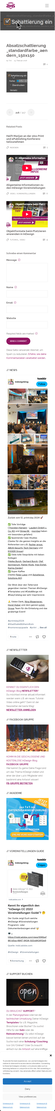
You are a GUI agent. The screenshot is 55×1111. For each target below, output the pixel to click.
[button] (50, 1055)
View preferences (27, 1096)
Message (11, 260)
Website (11, 318)
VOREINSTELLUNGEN (25, 194)
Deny (27, 1089)
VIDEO (13, 194)
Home (9, 20)
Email (9, 302)
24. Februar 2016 (20, 61)
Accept (27, 1081)
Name (10, 287)
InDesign (14, 148)
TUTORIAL (14, 240)
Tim (10, 61)
